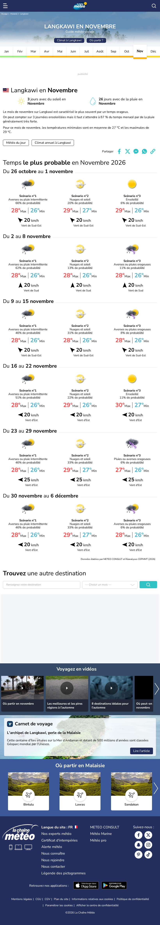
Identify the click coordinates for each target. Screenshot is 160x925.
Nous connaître (53, 853)
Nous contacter (53, 866)
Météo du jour (16, 143)
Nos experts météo (56, 833)
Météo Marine (101, 833)
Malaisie (13, 14)
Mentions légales (21, 899)
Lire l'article (141, 751)
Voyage (4, 14)
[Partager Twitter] (127, 151)
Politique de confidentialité (133, 899)
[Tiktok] (148, 855)
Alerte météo (51, 846)
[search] (154, 6)
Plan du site (61, 899)
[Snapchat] (138, 845)
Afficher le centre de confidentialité (97, 905)
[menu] (6, 6)
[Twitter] (148, 835)
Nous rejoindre (52, 860)
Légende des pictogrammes (63, 873)
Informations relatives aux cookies (92, 899)
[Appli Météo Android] (114, 885)
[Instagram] (148, 845)
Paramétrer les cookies (59, 905)
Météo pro (98, 840)
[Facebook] (138, 835)
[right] (157, 689)
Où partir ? (96, 40)
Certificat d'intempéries (59, 840)
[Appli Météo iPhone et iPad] (86, 885)
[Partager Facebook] (119, 151)
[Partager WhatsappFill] (144, 151)
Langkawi (24, 14)
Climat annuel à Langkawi (53, 143)
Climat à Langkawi (69, 40)
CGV (47, 899)
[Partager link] (152, 151)
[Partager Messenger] (136, 151)
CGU (38, 899)
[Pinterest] (138, 855)
